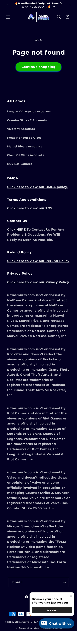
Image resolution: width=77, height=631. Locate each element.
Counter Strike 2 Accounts (27, 120)
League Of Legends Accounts (29, 111)
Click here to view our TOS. (30, 208)
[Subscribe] (64, 582)
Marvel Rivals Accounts (24, 146)
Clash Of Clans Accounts (25, 155)
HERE (21, 229)
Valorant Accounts (21, 129)
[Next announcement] (70, 5)
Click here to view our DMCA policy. (37, 187)
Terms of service (29, 628)
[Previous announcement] (7, 5)
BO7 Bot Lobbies (19, 164)
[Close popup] (71, 596)
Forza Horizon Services (24, 137)
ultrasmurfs (22, 622)
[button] (8, 17)
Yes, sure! (52, 610)
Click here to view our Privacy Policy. (38, 282)
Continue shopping (38, 67)
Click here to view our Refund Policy (38, 261)
